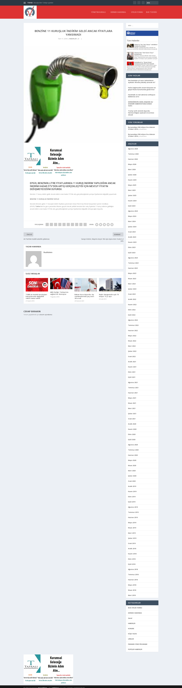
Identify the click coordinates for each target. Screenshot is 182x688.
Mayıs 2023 (132, 273)
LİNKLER (131, 639)
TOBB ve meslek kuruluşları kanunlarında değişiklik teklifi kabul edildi (36, 296)
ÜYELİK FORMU (137, 12)
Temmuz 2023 (133, 263)
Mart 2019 (132, 533)
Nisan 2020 (132, 465)
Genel (130, 618)
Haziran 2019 (133, 517)
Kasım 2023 (132, 242)
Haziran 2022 (133, 330)
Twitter (37, 206)
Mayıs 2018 (132, 585)
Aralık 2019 (132, 486)
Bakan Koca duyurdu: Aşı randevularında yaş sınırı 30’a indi (84, 296)
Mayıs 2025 (132, 185)
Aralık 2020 (132, 424)
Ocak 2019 (132, 543)
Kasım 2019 (132, 491)
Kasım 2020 (132, 429)
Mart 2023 (132, 284)
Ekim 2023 (131, 247)
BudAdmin (48, 252)
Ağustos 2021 (133, 382)
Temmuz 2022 (133, 325)
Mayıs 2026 (132, 164)
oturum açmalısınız (45, 315)
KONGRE (131, 629)
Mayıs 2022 (132, 336)
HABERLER (73, 39)
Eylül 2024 (131, 206)
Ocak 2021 (132, 419)
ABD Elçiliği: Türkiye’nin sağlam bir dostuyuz (59, 293)
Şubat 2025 (132, 195)
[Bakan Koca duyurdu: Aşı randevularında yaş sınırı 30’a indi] (86, 284)
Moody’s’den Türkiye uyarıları (43, 3)
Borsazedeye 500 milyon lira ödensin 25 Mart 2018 (141, 128)
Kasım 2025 (132, 180)
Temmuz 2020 (133, 450)
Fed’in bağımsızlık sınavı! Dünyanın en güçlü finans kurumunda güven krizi (142, 89)
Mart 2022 (132, 346)
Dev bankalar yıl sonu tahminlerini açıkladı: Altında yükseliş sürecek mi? (141, 81)
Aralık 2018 (132, 549)
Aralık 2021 (132, 362)
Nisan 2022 (132, 341)
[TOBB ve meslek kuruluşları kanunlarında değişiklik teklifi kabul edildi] (37, 284)
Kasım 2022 (132, 305)
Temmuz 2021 (133, 388)
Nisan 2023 (132, 279)
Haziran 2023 (133, 268)
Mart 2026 (132, 169)
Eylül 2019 (131, 502)
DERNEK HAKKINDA (135, 613)
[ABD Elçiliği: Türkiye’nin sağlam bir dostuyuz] (61, 283)
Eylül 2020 (131, 440)
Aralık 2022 (132, 299)
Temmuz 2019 (133, 512)
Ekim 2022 (131, 310)
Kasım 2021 (132, 367)
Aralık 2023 (132, 237)
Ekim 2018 (131, 559)
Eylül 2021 (131, 377)
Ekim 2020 (131, 434)
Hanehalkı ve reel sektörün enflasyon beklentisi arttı (141, 96)
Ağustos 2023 (133, 258)
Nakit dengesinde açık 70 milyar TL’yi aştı (109, 295)
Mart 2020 (132, 471)
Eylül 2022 (131, 315)
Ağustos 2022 (133, 320)
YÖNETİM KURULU (98, 12)
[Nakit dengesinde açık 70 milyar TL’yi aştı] (110, 284)
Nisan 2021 (132, 403)
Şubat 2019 (132, 538)
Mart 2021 (132, 408)
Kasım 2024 (132, 201)
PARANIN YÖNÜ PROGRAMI (137, 644)
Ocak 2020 (132, 481)
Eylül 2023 (131, 253)
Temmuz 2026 (133, 154)
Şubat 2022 (132, 351)
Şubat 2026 (132, 175)
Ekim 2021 (131, 372)
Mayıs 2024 (132, 216)
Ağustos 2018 (133, 569)
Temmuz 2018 (133, 574)
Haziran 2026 (133, 159)
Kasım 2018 (132, 554)
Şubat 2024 (132, 227)
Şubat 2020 (132, 476)
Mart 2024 (132, 221)
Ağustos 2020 (133, 445)
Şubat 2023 (132, 289)
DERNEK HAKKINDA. (118, 12)
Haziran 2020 (133, 455)
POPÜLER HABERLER (135, 649)
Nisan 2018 (132, 590)
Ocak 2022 (132, 356)
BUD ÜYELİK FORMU (135, 608)
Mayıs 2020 (132, 460)
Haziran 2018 (133, 580)
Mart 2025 (132, 190)
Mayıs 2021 (132, 398)
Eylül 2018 (131, 564)
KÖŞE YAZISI (132, 634)
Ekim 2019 (131, 497)
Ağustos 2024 (133, 211)
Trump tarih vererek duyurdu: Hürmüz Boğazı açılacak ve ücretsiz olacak (141, 113)
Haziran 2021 (133, 393)
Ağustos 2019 (133, 507)
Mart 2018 (132, 595)
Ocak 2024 (132, 232)
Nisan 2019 (132, 528)
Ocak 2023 (132, 294)
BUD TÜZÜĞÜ (151, 12)
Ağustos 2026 (133, 149)
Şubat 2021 (132, 414)
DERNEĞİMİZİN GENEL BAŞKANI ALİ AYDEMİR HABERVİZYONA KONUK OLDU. (140, 104)
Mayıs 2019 (132, 523)
